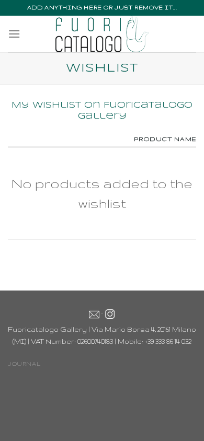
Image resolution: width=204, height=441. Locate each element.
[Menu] (14, 34)
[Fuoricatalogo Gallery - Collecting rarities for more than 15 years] (102, 34)
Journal (24, 364)
